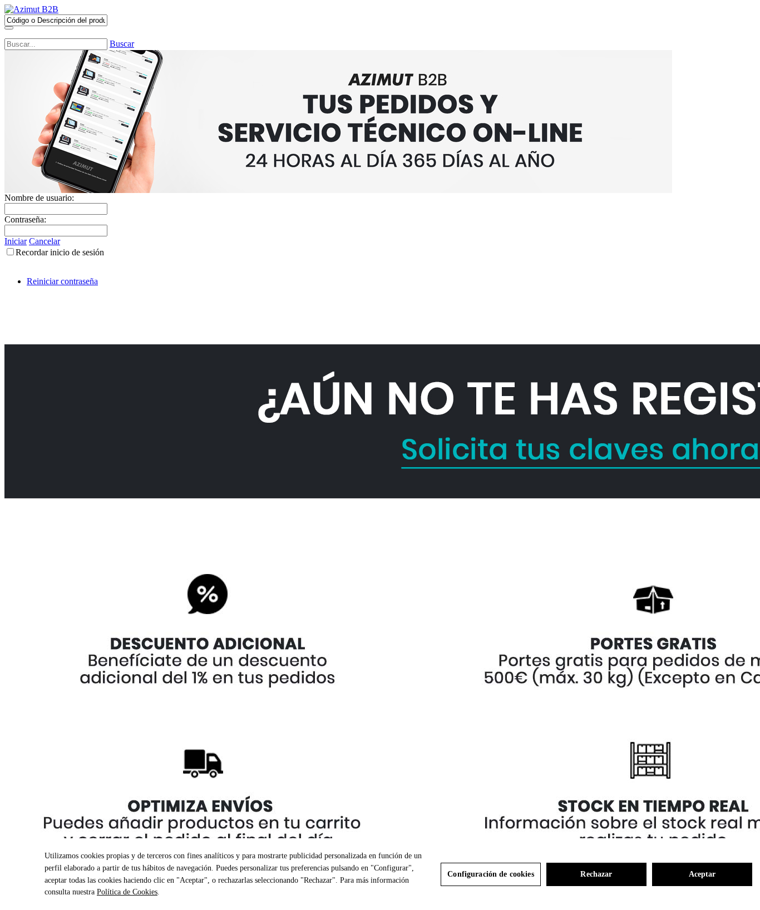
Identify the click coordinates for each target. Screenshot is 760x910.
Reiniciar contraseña (62, 281)
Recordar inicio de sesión (60, 252)
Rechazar (596, 874)
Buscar (122, 43)
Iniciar (15, 241)
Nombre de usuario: (39, 197)
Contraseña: (25, 219)
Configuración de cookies (490, 874)
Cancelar (44, 241)
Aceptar (702, 874)
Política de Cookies (127, 892)
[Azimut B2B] (31, 9)
